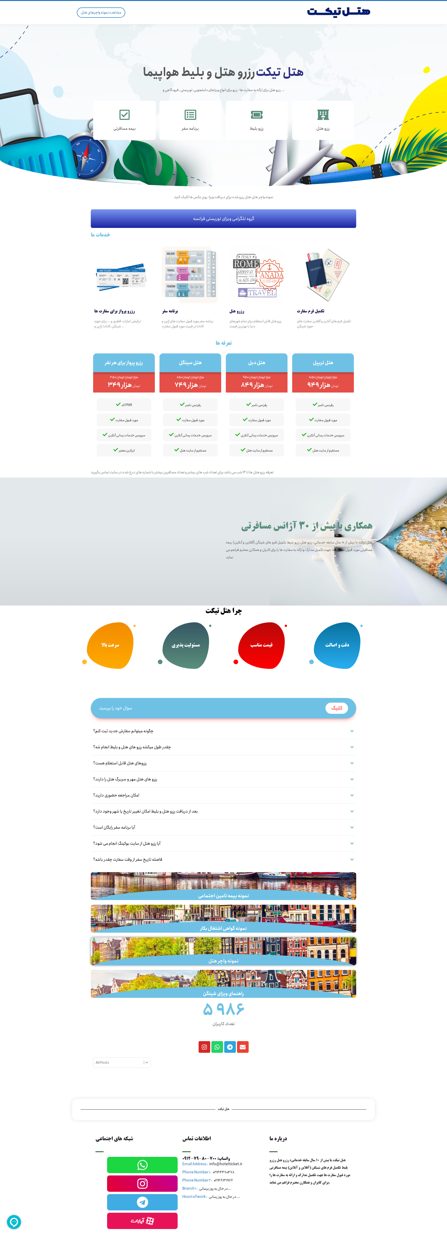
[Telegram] (230, 1047)
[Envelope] (243, 1047)
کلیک (336, 708)
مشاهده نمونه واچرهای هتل (101, 12)
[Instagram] (204, 1047)
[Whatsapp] (217, 1047)
